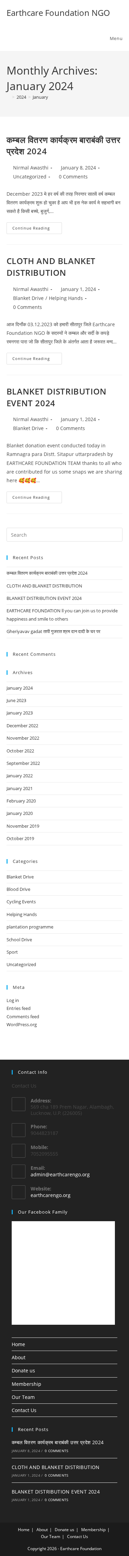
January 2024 (20, 688)
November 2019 (23, 826)
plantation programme (30, 927)
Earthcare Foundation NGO (58, 12)
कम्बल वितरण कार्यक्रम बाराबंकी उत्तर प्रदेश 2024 (47, 573)
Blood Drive (18, 889)
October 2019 (20, 838)
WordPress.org (22, 1024)
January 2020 (20, 813)
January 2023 (20, 713)
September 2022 (23, 763)
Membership (26, 1384)
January (40, 97)
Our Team (23, 1397)
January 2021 (20, 788)
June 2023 (16, 700)
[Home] (8, 97)
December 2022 (22, 725)
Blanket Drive (28, 298)
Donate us (23, 1370)
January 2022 (20, 775)
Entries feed (19, 1008)
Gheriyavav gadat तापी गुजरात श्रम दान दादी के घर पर (53, 631)
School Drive (19, 939)
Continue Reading (37, 226)
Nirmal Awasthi (31, 167)
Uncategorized (29, 176)
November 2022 (23, 738)
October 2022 (20, 751)
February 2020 (21, 801)
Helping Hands (66, 298)
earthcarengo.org (51, 1195)
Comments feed (23, 1016)
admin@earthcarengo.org (60, 1174)
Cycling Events (21, 901)
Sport (12, 952)
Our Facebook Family (43, 1212)
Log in (13, 1000)
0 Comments (73, 176)
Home (18, 1344)
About (18, 1357)
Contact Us (24, 1410)
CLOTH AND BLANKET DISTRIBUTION (51, 266)
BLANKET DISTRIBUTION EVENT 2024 (44, 598)
